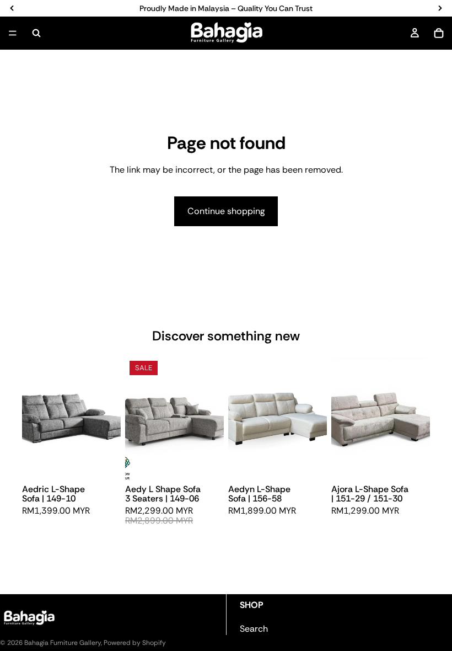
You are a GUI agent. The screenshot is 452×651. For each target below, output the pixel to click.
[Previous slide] (34, 418)
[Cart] (439, 33)
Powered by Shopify (135, 642)
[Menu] (12, 33)
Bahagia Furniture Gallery (62, 642)
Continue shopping (226, 211)
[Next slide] (108, 418)
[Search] (36, 33)
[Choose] (104, 463)
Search (254, 628)
